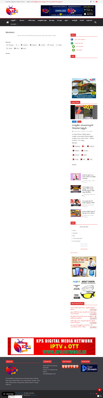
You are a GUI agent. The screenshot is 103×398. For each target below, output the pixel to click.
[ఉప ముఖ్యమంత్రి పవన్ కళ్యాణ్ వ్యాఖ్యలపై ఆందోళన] (76, 204)
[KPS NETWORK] (7, 22)
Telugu (13, 396)
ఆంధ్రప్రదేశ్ (13, 20)
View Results (84, 249)
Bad (74, 236)
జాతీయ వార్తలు (31, 20)
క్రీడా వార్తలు (51, 20)
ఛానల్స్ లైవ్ (74, 20)
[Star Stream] (89, 365)
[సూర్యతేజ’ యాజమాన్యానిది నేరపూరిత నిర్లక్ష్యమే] (84, 112)
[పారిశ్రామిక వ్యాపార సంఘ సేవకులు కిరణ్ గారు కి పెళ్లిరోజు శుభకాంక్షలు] (76, 178)
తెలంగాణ (22, 20)
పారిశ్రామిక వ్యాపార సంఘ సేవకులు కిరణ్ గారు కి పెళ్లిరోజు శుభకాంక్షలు (89, 176)
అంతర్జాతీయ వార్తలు (42, 20)
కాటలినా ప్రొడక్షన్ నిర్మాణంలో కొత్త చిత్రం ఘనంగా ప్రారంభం (88, 212)
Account (13, 24)
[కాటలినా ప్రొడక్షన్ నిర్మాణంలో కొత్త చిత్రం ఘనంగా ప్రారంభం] (76, 214)
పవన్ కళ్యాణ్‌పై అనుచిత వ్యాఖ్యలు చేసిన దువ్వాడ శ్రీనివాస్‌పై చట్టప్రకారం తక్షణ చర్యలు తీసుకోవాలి (88, 189)
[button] (16, 20)
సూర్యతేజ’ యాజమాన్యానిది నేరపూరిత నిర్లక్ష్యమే (82, 126)
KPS (92, 131)
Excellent (75, 233)
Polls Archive (74, 252)
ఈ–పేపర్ (82, 20)
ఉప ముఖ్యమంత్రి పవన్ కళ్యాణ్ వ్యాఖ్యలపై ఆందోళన (88, 201)
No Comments (76, 241)
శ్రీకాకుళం (79, 121)
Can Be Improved (77, 238)
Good (74, 230)
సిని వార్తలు (59, 20)
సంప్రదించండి (89, 20)
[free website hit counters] (70, 366)
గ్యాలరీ (66, 20)
